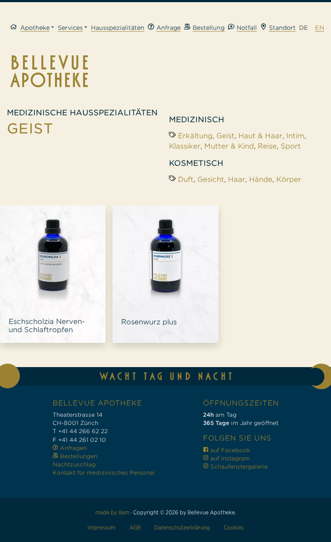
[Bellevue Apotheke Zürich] (165, 71)
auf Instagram (229, 458)
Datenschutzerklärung (182, 527)
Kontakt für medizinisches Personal (104, 472)
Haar (236, 179)
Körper (288, 179)
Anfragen (72, 448)
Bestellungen (77, 456)
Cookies (234, 527)
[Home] (15, 27)
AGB (135, 527)
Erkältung (195, 136)
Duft (186, 179)
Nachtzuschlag (74, 464)
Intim (295, 136)
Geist (225, 136)
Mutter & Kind (229, 146)
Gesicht (210, 179)
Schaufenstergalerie (238, 466)
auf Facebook (229, 450)
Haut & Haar (260, 136)
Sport (291, 146)
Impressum (101, 527)
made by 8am (112, 512)
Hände (260, 179)
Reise (267, 146)
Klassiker (184, 146)
